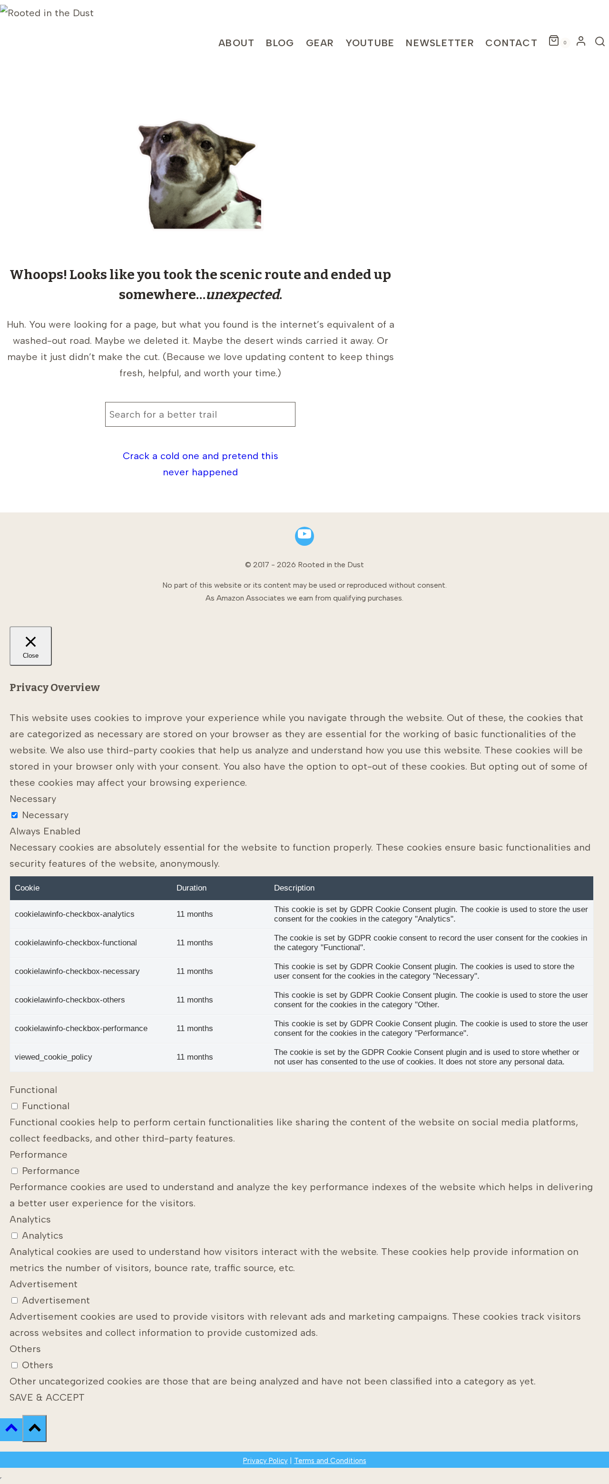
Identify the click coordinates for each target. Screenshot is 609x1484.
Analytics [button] (30, 1219)
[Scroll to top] (11, 1429)
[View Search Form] (600, 43)
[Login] (581, 43)
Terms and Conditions (330, 1460)
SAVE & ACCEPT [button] (47, 1397)
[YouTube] (304, 536)
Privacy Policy (265, 1460)
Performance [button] (39, 1154)
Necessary (45, 815)
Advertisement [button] (44, 1284)
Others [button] (25, 1348)
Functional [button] (33, 1089)
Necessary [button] (33, 798)
